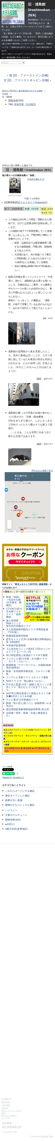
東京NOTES (8, 1115)
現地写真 (19, 104)
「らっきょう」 (19, 235)
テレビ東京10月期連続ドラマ (22, 699)
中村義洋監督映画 (16, 645)
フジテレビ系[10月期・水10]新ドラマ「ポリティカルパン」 (26, 660)
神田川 (3, 1113)
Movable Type (47, 1136)
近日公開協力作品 (12, 748)
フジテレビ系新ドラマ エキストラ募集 (27, 677)
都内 (11, 1110)
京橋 (23, 242)
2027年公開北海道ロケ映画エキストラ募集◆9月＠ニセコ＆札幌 (28, 694)
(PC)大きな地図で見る (42, 470)
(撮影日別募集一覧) (21, 591)
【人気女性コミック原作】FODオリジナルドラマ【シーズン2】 (28, 650)
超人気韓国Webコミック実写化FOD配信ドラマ (18, 623)
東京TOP (5, 1101)
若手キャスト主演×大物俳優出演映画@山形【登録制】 (28, 640)
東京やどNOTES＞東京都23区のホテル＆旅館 (22, 90)
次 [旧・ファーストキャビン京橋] (26, 80)
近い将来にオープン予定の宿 (17, 33)
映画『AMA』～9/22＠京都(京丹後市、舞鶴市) (14, 601)
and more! (8, 725)
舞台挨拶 (27, 748)
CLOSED (31, 104)
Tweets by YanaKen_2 (13, 777)
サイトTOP (5, 1118)
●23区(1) (10, 824)
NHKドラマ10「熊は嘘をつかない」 (26, 681)
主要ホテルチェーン (16, 815)
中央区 (5, 93)
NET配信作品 (41, 748)
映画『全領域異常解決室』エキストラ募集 (28, 672)
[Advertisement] (27, 135)
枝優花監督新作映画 (17, 635)
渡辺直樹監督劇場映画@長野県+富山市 (27, 709)
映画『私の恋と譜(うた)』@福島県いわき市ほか (29, 704)
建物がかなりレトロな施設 (20, 804)
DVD (6, 751)
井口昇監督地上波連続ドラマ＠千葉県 (27, 655)
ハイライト (11, 810)
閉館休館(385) (13, 819)
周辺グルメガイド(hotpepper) (31, 202)
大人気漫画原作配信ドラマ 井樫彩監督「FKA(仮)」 (27, 631)
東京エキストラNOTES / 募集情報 (31, 583)
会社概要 (7, 1123)
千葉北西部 (5, 1105)
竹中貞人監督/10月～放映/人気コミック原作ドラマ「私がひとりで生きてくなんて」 (29, 687)
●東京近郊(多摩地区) (16, 828)
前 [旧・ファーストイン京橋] (28, 75)
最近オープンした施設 (17, 795)
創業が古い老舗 (13, 800)
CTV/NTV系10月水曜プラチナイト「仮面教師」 (14, 613)
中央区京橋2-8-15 (35, 179)
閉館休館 (13, 100)
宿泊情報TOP (6, 1099)
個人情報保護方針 (12, 1126)
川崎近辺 (4, 1108)
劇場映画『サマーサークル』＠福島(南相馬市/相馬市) (28, 666)
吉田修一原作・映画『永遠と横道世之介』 (27, 714)
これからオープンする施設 (20, 790)
